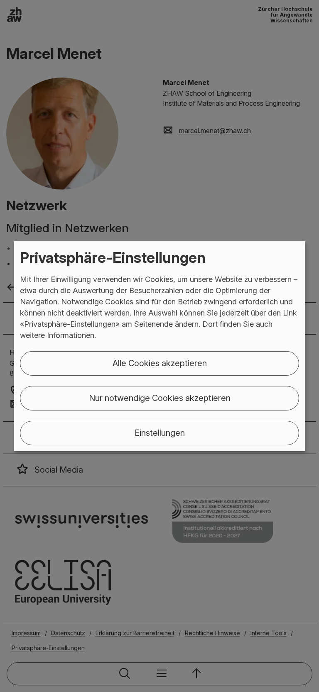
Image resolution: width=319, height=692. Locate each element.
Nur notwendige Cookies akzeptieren (160, 398)
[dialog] (159, 346)
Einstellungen (160, 433)
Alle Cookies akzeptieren (160, 363)
